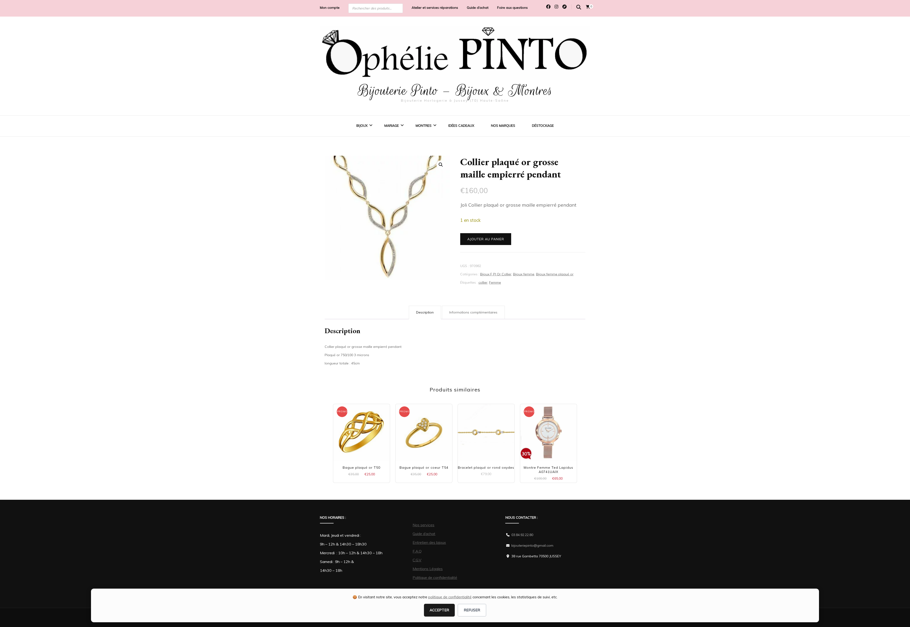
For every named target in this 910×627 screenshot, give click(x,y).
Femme (495, 282)
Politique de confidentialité (435, 577)
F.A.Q (417, 551)
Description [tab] (425, 312)
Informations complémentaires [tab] (473, 312)
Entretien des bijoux (429, 542)
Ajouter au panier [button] (361, 430)
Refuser (472, 610)
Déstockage (543, 125)
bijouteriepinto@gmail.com (532, 545)
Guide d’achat (477, 7)
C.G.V (417, 560)
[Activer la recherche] (578, 7)
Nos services (423, 524)
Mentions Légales (428, 568)
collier (482, 282)
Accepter (439, 610)
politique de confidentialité (450, 597)
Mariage (391, 125)
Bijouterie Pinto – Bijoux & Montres (455, 90)
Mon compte (330, 7)
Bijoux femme (523, 274)
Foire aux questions (512, 7)
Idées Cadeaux (461, 125)
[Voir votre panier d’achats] (588, 7)
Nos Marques (503, 125)
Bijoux (362, 125)
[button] (441, 164)
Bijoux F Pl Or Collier (495, 274)
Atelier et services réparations (435, 7)
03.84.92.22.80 (522, 535)
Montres (424, 125)
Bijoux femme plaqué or (554, 274)
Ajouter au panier (485, 239)
